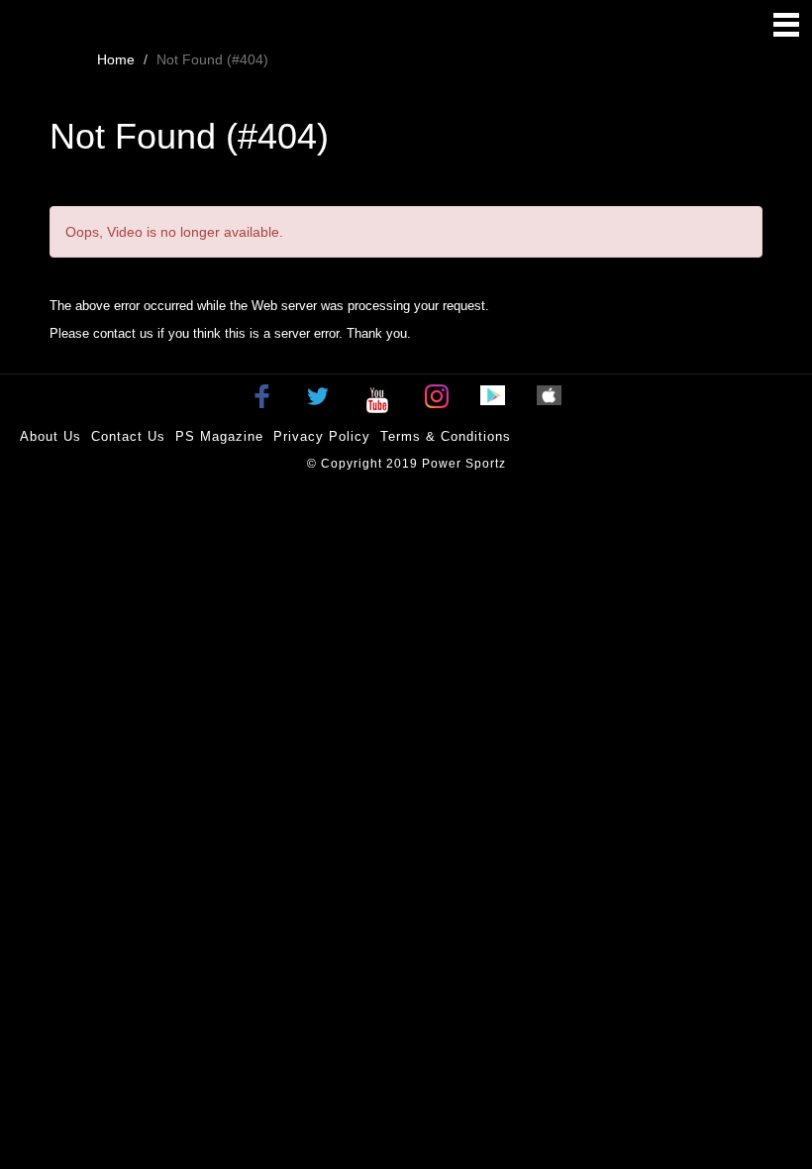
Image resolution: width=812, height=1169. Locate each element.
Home (116, 59)
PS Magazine (219, 436)
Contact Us (128, 436)
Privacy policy (321, 436)
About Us (50, 436)
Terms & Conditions (445, 436)
